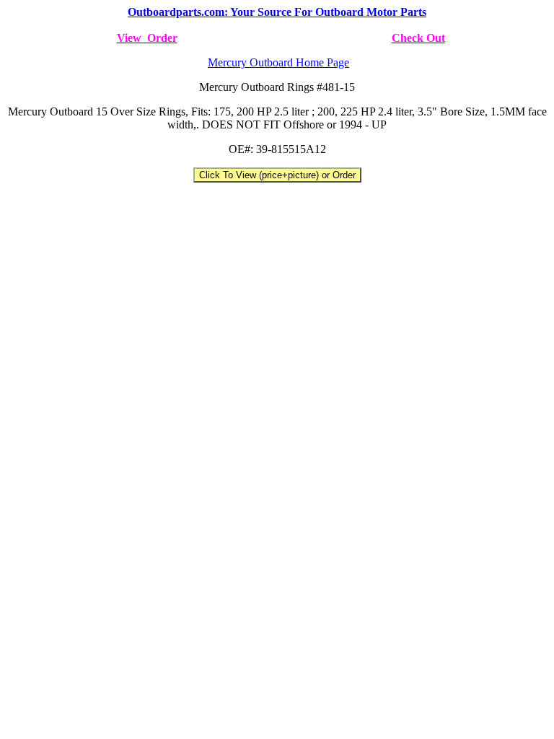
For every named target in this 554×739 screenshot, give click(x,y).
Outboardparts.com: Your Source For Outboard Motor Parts (277, 12)
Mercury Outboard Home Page (278, 62)
